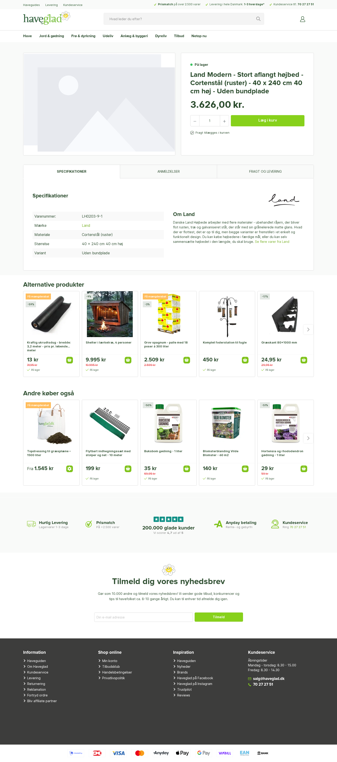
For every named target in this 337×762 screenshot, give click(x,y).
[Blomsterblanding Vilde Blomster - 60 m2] (227, 423)
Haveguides (31, 5)
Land (86, 225)
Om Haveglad (37, 666)
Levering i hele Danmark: (237, 4)
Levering (51, 5)
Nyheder (184, 666)
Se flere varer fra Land (272, 242)
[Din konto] (302, 18)
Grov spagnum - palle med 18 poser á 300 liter (166, 344)
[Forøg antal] (224, 120)
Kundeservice (73, 5)
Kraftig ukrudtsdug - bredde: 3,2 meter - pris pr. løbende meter (49, 346)
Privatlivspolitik (113, 678)
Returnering (36, 684)
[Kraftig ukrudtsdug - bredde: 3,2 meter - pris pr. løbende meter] (51, 314)
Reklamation (36, 689)
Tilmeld (219, 617)
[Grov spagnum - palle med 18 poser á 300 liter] (168, 314)
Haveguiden (36, 661)
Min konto (109, 661)
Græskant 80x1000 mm (279, 342)
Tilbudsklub (111, 666)
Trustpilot (184, 689)
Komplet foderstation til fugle (225, 342)
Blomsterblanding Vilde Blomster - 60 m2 (220, 453)
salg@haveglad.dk (269, 679)
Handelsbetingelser (117, 672)
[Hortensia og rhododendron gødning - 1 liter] (285, 423)
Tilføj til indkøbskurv (69, 360)
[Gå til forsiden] (46, 18)
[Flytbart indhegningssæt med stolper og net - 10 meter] (110, 423)
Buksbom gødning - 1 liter (163, 451)
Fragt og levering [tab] (265, 171)
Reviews (183, 695)
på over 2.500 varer (179, 4)
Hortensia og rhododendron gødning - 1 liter (282, 453)
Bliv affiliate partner (42, 701)
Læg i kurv (267, 120)
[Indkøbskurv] (311, 17)
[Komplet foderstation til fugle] (227, 314)
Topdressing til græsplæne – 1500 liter (49, 453)
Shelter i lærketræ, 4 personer (109, 342)
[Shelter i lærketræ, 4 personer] (110, 314)
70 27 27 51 (306, 4)
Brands (182, 672)
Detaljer (69, 469)
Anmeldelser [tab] (168, 171)
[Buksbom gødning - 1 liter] (168, 423)
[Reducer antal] (194, 120)
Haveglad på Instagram (194, 684)
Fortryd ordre (37, 695)
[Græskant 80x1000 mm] (285, 314)
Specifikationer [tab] (71, 171)
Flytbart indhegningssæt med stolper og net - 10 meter (108, 453)
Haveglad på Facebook (195, 678)
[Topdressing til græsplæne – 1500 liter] (51, 423)
